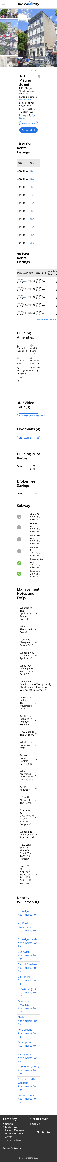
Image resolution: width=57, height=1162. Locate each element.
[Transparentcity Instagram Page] (42, 1131)
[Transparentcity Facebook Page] (32, 1131)
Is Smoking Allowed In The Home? (26, 800)
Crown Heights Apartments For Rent (27, 992)
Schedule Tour (28, 123)
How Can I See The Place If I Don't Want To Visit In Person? (26, 851)
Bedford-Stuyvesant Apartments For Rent (27, 929)
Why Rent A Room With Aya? (26, 745)
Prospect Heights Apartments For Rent (28, 1070)
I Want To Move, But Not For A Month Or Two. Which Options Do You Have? (26, 875)
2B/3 (32, 211)
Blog (5, 1145)
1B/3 (32, 178)
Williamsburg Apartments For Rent (27, 1098)
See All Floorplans (30, 437)
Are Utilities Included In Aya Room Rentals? (26, 720)
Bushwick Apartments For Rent (27, 955)
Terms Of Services (13, 1148)
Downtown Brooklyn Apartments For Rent (27, 1007)
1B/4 (32, 170)
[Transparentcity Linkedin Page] (48, 1131)
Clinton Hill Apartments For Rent (27, 980)
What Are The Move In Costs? (26, 629)
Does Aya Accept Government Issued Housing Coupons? (27, 817)
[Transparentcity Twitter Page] (37, 1131)
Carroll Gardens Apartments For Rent (27, 967)
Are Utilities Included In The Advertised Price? (26, 703)
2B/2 (32, 243)
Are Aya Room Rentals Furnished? (26, 759)
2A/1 (32, 203)
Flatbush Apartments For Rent (27, 1020)
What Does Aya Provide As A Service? (27, 834)
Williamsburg (25, 99)
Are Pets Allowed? (25, 788)
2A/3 (32, 194)
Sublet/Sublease (13, 1140)
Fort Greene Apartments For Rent (27, 1033)
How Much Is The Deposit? (27, 733)
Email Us (35, 1123)
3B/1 (32, 235)
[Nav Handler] (3, 4)
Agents (8, 1136)
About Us (8, 1123)
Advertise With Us (13, 1127)
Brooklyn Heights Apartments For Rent (28, 943)
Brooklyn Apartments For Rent (27, 914)
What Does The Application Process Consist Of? (26, 613)
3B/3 (32, 186)
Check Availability (29, 130)
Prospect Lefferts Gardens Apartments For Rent (28, 1084)
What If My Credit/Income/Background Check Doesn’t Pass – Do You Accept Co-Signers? (30, 686)
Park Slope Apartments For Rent (27, 1058)
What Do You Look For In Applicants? (27, 655)
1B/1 (32, 219)
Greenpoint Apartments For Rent (27, 1045)
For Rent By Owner (14, 1133)
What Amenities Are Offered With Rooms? (27, 775)
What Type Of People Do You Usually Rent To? (27, 670)
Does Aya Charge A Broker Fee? (26, 642)
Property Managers (14, 1130)
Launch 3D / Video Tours (30, 415)
